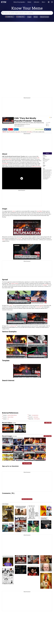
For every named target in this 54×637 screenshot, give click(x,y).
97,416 (49, 122)
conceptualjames (46, 177)
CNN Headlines (37, 418)
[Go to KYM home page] (3, 2)
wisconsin (44, 175)
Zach (23, 125)
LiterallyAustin (27, 124)
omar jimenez (45, 174)
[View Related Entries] (39, 122)
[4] (12, 304)
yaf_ (8, 418)
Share (5, 129)
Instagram (45, 284)
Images (29, 17)
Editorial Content (44, 17)
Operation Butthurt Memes (12, 415)
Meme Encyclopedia (19, 2)
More (43, 2)
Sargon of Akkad (14, 283)
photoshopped (5, 163)
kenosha (49, 174)
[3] (47, 284)
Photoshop (45, 161)
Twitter (10, 305)
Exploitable (45, 159)
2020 (44, 163)
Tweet (16, 129)
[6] (16, 325)
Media (29, 2)
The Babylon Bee (12, 325)
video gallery (29, 131)
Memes (35, 17)
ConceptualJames (35, 415)
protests (44, 171)
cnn (46, 172)
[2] (8, 282)
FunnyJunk (38, 306)
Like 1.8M (48, 129)
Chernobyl (41, 305)
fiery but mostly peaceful (47, 169)
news (48, 172)
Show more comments (27, 499)
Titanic (3, 239)
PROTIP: (4, 131)
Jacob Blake (39, 211)
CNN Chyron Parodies (28, 122)
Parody (47, 160)
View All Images (27, 463)
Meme (47, 153)
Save (11, 129)
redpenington (45, 178)
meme (13, 211)
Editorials (36, 2)
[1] (21, 237)
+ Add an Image (47, 436)
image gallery (17, 131)
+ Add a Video (48, 422)
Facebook (19, 238)
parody (50, 172)
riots (47, 171)
